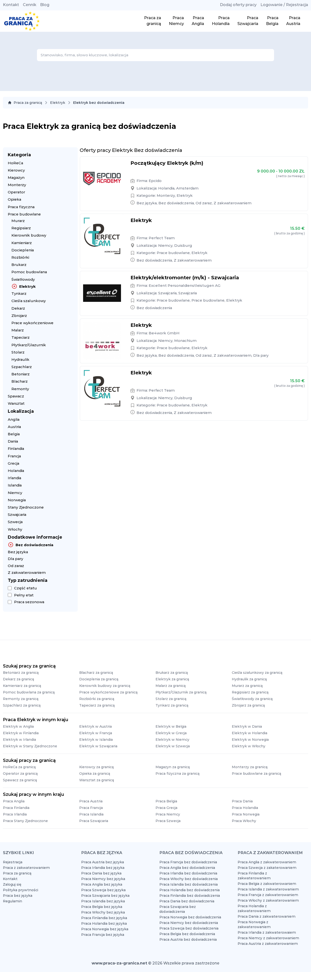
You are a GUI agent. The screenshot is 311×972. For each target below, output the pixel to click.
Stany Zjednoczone (26, 507)
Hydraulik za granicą (249, 679)
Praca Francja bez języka (102, 934)
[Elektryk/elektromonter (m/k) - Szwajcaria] (102, 293)
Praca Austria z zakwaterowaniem (268, 943)
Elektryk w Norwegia (250, 739)
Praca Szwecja (168, 821)
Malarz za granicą (171, 686)
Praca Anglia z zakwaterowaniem (267, 862)
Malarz (17, 330)
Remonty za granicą (20, 699)
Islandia (15, 485)
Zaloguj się (12, 884)
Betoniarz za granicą (21, 672)
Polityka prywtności (20, 890)
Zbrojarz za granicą (248, 705)
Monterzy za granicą (250, 767)
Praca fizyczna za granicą (177, 773)
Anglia (13, 419)
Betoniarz (20, 374)
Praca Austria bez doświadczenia (188, 939)
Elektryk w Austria (95, 726)
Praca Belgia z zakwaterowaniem (267, 883)
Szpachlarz (21, 366)
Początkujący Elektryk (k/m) (166, 163)
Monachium (185, 340)
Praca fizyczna (21, 207)
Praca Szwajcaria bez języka (105, 895)
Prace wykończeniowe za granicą (108, 692)
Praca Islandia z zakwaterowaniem (268, 889)
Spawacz (16, 396)
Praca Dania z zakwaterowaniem (266, 916)
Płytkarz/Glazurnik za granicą (181, 692)
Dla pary (15, 558)
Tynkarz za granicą (172, 705)
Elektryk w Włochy (248, 746)
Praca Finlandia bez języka (104, 918)
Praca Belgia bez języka (101, 907)
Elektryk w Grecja (171, 733)
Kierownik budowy (28, 235)
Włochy (15, 529)
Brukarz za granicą (172, 672)
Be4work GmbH (164, 333)
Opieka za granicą (94, 773)
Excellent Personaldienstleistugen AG (184, 285)
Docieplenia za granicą (98, 679)
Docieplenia (22, 250)
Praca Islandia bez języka (103, 901)
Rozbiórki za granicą (96, 699)
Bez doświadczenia (34, 545)
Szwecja (15, 521)
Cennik (29, 4)
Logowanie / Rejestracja (284, 4)
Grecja (13, 463)
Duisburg (183, 245)
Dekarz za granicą (18, 679)
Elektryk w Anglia (18, 726)
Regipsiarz (21, 228)
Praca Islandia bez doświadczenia (188, 884)
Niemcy (15, 492)
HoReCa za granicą (19, 767)
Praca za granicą (28, 102)
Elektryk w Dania (247, 726)
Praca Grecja (166, 808)
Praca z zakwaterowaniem (26, 867)
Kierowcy (16, 170)
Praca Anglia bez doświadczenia (187, 867)
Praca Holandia (245, 808)
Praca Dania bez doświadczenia (186, 901)
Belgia (14, 434)
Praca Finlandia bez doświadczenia (189, 895)
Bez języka (18, 552)
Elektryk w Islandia (96, 739)
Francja (14, 456)
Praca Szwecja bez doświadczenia (188, 928)
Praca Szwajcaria (93, 821)
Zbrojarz (19, 315)
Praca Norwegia (245, 814)
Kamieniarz (21, 242)
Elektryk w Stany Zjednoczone (30, 746)
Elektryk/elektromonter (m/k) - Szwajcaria (184, 277)
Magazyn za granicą (173, 767)
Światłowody (23, 279)
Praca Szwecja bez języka (103, 890)
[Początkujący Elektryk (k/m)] (102, 178)
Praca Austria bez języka (102, 862)
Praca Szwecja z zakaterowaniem (267, 867)
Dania (13, 441)
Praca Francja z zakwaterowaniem (268, 895)
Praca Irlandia (15, 814)
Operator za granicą (20, 773)
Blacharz (19, 381)
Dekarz (18, 308)
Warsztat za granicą (96, 780)
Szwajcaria (17, 514)
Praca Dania (242, 801)
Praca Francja (91, 808)
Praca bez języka (17, 895)
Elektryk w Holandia (249, 733)
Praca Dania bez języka (101, 873)
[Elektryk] (102, 236)
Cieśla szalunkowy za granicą (257, 672)
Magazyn (16, 177)
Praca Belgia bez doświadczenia (187, 934)
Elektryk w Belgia (171, 726)
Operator (16, 192)
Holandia (16, 470)
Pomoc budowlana (29, 272)
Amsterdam (187, 188)
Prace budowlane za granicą (256, 773)
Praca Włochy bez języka (103, 912)
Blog (44, 4)
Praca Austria (91, 801)
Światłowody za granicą (252, 699)
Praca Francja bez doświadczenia (188, 862)
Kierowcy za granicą (96, 767)
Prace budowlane (24, 214)
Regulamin (12, 901)
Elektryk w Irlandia (19, 739)
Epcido (155, 180)
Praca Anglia (14, 801)
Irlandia (14, 478)
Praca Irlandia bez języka (102, 867)
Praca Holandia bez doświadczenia (189, 890)
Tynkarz (18, 293)
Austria (14, 426)
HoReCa (15, 163)
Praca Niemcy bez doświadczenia (188, 923)
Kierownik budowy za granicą (104, 686)
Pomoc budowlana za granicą (29, 692)
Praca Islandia (91, 814)
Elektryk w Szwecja (173, 746)
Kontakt (11, 4)
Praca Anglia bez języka (101, 884)
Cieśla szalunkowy (28, 300)
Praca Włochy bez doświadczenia (188, 879)
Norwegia (17, 500)
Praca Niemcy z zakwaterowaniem (268, 938)
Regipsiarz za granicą (250, 692)
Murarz (18, 220)
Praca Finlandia (16, 808)
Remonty (20, 389)
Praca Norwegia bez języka (104, 929)
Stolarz (18, 352)
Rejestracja (12, 862)
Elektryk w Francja (95, 733)
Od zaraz (16, 565)
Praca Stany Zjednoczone (25, 821)
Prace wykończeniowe (32, 323)
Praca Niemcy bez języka (103, 879)
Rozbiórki (20, 257)
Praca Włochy (244, 821)
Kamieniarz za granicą (22, 686)
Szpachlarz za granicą (22, 705)
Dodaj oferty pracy (238, 4)
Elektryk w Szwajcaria (98, 746)
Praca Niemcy (168, 814)
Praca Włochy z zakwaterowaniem (268, 900)
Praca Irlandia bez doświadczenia (188, 873)
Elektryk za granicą (172, 679)
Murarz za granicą (247, 686)
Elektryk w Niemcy (172, 739)
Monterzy (17, 184)
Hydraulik (20, 359)
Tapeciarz (20, 337)
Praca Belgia (166, 801)
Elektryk (57, 102)
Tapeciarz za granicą (97, 705)
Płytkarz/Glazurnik (28, 345)
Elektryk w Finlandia (21, 733)
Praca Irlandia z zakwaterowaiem (267, 932)
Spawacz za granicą (20, 780)
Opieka (14, 199)
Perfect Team (162, 238)
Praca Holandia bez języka (104, 923)
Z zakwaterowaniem (27, 572)
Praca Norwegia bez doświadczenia (190, 917)
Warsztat (16, 403)
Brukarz (18, 264)
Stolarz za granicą (171, 699)
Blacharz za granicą (96, 672)
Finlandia (16, 448)
